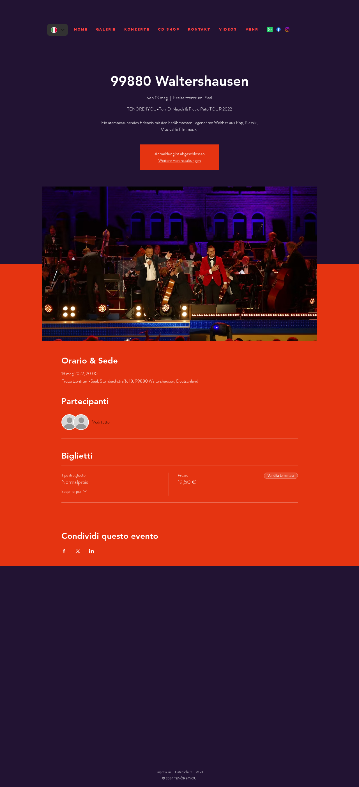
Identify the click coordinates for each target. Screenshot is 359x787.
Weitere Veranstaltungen (179, 160)
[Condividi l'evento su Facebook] (64, 551)
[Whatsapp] (270, 29)
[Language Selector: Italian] (57, 30)
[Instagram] (287, 29)
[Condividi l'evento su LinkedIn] (91, 551)
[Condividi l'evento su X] (77, 551)
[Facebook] (278, 29)
